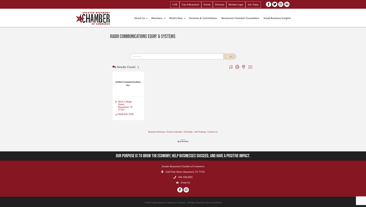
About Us (139, 18)
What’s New (176, 18)
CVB (174, 4)
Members (157, 18)
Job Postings (200, 132)
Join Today (253, 4)
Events (207, 4)
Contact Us (213, 132)
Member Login (236, 4)
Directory (219, 4)
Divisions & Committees (203, 18)
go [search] (231, 56)
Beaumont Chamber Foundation (240, 18)
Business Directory (156, 132)
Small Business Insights (277, 18)
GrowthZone (217, 203)
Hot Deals (188, 132)
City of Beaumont (190, 4)
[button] (114, 67)
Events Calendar (174, 132)
